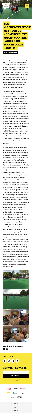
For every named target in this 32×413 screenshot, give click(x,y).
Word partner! (16, 410)
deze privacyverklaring (12, 380)
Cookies (16, 407)
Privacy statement (16, 403)
